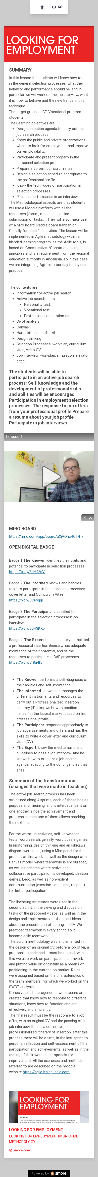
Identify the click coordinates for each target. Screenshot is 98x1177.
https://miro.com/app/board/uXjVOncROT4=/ (46, 536)
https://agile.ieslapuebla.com (46, 1072)
